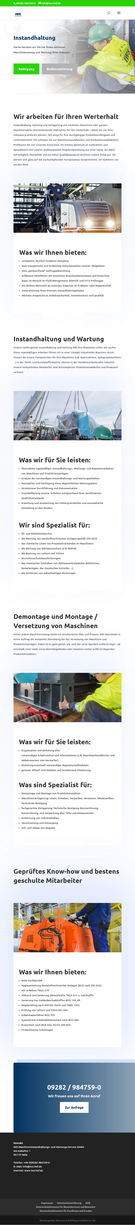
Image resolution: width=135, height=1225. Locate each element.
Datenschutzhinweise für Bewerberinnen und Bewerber (65, 1206)
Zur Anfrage (74, 1107)
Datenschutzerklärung (69, 1202)
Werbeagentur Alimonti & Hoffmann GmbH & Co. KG (67, 1220)
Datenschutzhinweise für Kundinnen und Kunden (66, 1210)
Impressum (47, 1202)
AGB (87, 1202)
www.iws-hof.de (33, 1170)
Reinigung (26, 69)
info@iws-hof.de (32, 1166)
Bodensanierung (59, 69)
